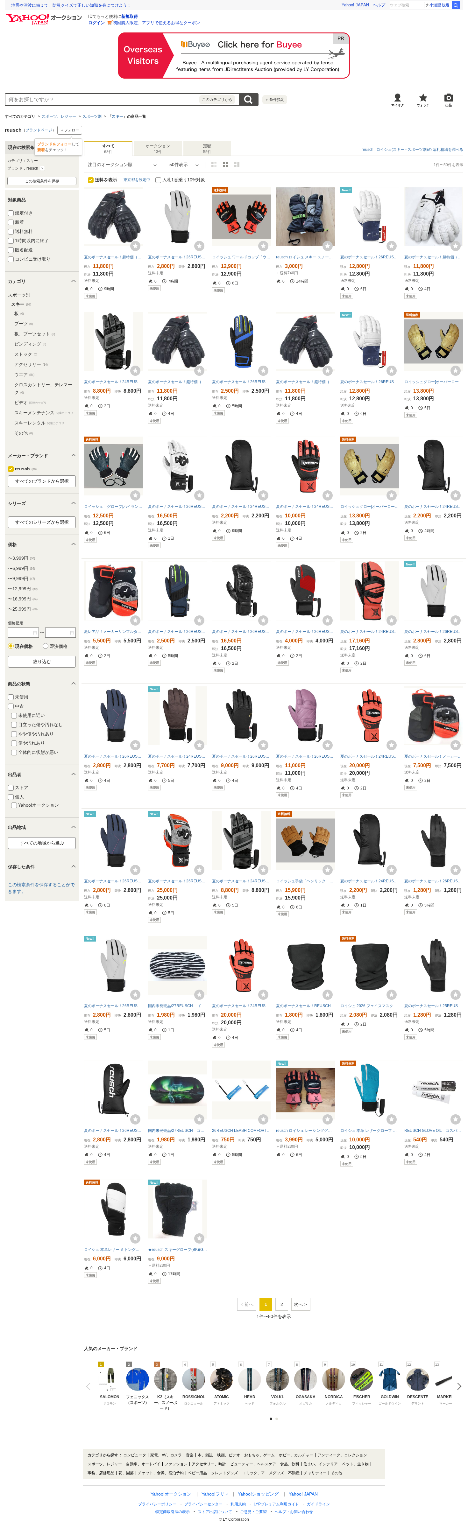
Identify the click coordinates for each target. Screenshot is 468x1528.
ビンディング (30, 344)
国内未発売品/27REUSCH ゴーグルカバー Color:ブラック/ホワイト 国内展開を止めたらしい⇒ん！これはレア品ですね (177, 1006)
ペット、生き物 (355, 1464)
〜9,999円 (21, 578)
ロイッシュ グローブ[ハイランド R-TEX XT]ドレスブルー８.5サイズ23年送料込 (113, 506)
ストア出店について (215, 1512)
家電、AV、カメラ (166, 1455)
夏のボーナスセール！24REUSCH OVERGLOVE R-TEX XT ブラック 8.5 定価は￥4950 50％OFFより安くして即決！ (241, 506)
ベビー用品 (197, 1473)
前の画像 (89, 1386)
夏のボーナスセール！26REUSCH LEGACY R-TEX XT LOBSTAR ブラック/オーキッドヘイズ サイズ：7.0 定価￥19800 (305, 756)
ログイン (96, 22)
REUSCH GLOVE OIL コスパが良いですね (433, 1130)
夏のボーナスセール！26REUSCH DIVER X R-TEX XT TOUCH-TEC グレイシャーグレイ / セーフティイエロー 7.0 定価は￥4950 (433, 631)
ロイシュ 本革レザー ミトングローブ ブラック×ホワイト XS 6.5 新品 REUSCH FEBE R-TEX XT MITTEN (113, 1249)
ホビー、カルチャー (296, 1455)
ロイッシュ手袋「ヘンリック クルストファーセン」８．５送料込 (305, 881)
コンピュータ (134, 1455)
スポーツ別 (92, 116)
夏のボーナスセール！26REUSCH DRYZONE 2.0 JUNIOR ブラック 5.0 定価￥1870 (433, 881)
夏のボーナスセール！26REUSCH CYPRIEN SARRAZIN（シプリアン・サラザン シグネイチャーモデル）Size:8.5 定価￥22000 (369, 257)
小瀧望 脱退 (439, 5)
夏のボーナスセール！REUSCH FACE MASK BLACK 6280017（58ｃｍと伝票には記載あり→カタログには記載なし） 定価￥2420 (305, 1006)
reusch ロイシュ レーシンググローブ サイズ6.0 (305, 1130)
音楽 (190, 1455)
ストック (25, 354)
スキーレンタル (39, 422)
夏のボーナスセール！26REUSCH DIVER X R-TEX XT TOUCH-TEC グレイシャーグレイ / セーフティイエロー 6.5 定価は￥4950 (113, 1006)
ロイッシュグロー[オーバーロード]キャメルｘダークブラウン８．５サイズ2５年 (433, 382)
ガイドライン (318, 1504)
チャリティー (315, 1473)
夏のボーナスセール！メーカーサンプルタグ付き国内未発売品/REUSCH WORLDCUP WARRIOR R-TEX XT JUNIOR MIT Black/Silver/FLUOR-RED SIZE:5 (433, 756)
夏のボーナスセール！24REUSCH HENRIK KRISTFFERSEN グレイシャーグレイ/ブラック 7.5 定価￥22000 (241, 881)
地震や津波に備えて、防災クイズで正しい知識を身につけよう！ (71, 5)
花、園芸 (126, 1473)
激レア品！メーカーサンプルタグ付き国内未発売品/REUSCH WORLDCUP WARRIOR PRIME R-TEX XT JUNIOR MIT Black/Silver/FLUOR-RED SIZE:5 (113, 631)
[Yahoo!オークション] (45, 15)
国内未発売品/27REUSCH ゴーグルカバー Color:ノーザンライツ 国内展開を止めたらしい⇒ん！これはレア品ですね (177, 1130)
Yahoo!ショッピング (258, 1493)
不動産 (294, 1473)
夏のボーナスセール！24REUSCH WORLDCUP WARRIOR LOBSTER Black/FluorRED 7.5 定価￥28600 (369, 631)
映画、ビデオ (228, 1455)
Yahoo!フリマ (215, 1493)
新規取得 (129, 16)
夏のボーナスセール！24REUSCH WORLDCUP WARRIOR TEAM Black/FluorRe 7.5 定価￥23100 (305, 506)
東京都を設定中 (137, 180)
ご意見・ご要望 (253, 1512)
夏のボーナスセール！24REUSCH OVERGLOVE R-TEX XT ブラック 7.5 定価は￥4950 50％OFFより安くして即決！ (433, 506)
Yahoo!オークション (171, 1493)
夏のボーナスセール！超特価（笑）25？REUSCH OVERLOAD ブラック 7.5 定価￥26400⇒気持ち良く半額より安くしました (177, 382)
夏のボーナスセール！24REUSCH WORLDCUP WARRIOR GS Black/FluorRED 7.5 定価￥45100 (369, 756)
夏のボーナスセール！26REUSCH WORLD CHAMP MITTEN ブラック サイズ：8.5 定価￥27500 (241, 631)
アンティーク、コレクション (342, 1455)
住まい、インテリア (320, 1464)
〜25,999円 (23, 609)
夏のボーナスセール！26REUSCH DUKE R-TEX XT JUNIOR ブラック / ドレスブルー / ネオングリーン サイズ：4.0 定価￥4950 (177, 631)
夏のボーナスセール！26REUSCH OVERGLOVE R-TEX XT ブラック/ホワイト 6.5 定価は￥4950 (113, 1130)
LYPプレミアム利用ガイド (276, 1504)
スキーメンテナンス (43, 412)
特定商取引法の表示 (172, 1512)
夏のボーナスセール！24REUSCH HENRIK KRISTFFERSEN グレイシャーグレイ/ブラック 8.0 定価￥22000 (113, 382)
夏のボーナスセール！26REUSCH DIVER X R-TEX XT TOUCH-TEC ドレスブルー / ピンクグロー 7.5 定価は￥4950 (113, 881)
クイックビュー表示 (236, 164)
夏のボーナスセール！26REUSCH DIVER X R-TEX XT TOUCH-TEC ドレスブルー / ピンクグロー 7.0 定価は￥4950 (113, 756)
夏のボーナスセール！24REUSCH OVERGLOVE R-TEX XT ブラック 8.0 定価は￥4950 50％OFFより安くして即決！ (369, 881)
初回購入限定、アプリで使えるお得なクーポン (156, 22)
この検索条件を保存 (42, 181)
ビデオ (30, 402)
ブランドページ (38, 130)
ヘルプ (379, 5)
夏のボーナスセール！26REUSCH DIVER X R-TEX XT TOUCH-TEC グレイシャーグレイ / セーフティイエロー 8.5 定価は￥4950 (177, 257)
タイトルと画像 (213, 164)
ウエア (24, 374)
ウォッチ (423, 105)
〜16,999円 (23, 598)
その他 (23, 433)
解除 (42, 168)
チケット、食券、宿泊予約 (161, 1473)
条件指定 (275, 99)
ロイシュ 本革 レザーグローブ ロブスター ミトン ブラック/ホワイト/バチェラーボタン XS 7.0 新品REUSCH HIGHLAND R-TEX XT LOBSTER (369, 1130)
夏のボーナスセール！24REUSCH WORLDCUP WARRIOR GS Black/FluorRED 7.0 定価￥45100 (241, 1006)
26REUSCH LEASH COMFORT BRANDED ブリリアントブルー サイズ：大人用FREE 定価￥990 (241, 1130)
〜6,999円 (21, 568)
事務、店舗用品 (101, 1473)
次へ (298, 1304)
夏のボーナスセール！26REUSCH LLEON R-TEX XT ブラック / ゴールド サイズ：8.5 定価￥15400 (241, 756)
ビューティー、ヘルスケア (253, 1464)
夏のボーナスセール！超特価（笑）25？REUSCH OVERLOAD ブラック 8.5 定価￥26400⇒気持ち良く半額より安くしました (113, 257)
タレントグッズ (224, 1473)
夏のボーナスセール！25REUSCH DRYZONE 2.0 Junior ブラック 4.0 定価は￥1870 (433, 1006)
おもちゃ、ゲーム (259, 1455)
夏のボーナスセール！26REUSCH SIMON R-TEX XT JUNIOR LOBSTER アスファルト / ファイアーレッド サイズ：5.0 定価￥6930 (305, 631)
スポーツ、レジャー (59, 116)
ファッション (176, 1464)
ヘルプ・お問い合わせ (294, 1512)
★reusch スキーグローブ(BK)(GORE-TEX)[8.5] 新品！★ (177, 1249)
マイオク (397, 105)
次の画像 (457, 1386)
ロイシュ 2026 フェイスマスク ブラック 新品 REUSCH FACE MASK (369, 1006)
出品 (448, 105)
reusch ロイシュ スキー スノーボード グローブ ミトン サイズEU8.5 (305, 257)
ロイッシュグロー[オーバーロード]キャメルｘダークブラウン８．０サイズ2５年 (369, 506)
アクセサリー (31, 364)
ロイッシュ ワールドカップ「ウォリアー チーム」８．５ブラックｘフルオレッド (241, 257)
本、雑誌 (205, 1455)
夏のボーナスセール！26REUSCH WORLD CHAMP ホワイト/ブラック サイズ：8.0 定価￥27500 (177, 506)
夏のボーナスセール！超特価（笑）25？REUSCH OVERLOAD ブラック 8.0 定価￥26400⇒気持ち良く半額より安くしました (305, 382)
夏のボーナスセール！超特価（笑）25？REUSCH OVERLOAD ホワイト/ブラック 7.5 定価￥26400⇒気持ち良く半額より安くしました (433, 257)
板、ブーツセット (34, 333)
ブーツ (23, 323)
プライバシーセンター (203, 1504)
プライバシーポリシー (157, 1504)
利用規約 (238, 1504)
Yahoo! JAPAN (355, 5)
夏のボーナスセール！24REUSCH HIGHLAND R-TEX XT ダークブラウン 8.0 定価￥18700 (177, 756)
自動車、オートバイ (143, 1464)
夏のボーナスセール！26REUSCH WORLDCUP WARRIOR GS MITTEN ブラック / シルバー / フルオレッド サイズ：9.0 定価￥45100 (177, 881)
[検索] (456, 5)
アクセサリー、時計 (209, 1464)
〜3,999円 (21, 558)
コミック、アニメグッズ (263, 1473)
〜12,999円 (23, 588)
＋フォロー (69, 130)
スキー (117, 116)
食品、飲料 (289, 1464)
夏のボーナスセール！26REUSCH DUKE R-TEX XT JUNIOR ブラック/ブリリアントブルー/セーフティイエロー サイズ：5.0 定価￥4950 (241, 382)
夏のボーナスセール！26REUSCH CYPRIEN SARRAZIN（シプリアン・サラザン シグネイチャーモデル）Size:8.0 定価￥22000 (369, 382)
